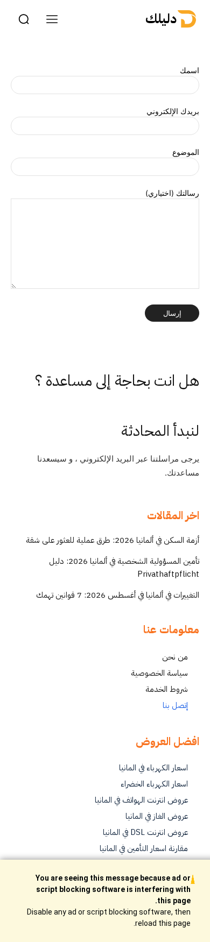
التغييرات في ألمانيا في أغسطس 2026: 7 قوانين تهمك (117, 595)
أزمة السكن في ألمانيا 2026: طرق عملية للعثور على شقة (112, 540)
